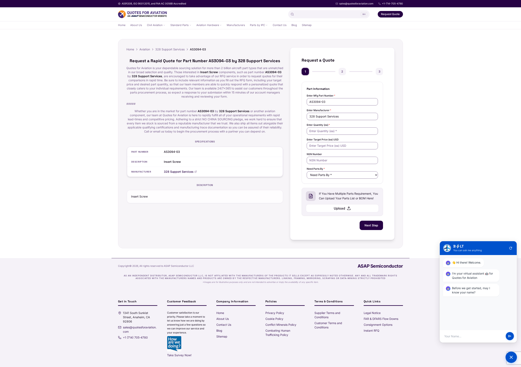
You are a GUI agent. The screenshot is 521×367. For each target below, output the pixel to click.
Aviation (144, 49)
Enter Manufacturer (319, 110)
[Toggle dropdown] (164, 25)
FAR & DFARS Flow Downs (381, 318)
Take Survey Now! (179, 355)
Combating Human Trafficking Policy (277, 333)
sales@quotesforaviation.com (356, 3)
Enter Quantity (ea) (318, 124)
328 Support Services (170, 49)
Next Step (371, 225)
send (510, 336)
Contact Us (280, 25)
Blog (294, 25)
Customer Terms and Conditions (328, 325)
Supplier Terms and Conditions (327, 315)
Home (121, 25)
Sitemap (307, 25)
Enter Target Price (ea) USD (323, 139)
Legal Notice (372, 313)
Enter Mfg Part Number (321, 95)
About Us (136, 25)
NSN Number (314, 154)
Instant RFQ (371, 330)
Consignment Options (378, 324)
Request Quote (390, 14)
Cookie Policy (274, 318)
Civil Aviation (155, 25)
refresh (511, 248)
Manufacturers (236, 25)
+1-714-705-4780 (392, 3)
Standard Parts (179, 25)
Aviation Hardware (207, 25)
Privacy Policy (274, 313)
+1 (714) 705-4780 (135, 337)
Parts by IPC (257, 25)
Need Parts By (316, 168)
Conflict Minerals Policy (280, 324)
